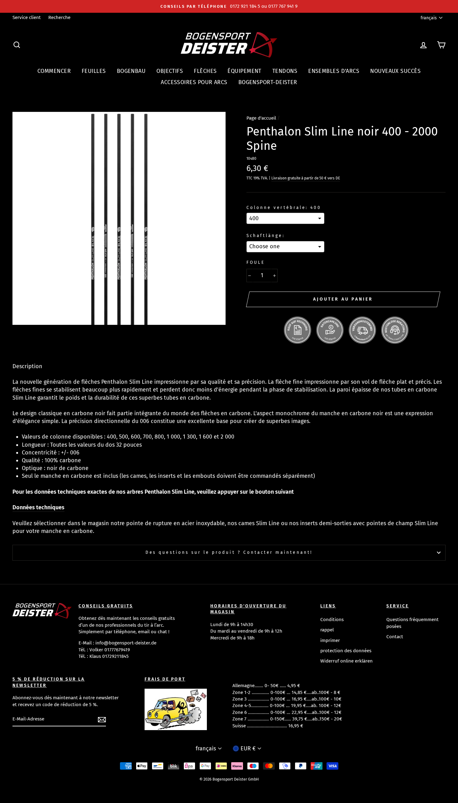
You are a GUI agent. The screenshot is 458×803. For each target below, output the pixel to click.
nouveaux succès (395, 71)
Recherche (59, 17)
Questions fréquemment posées (412, 623)
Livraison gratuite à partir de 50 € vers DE (305, 178)
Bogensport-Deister (267, 82)
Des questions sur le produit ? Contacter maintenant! (229, 552)
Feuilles (94, 71)
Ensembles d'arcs (333, 71)
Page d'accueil (261, 118)
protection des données (345, 650)
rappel (327, 630)
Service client (26, 17)
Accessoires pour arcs (194, 82)
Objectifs (169, 71)
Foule (255, 262)
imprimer (330, 640)
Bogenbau (131, 71)
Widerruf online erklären (346, 661)
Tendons (284, 71)
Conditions (332, 619)
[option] (229, 6)
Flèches (205, 71)
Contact (394, 636)
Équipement (244, 71)
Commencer (54, 71)
